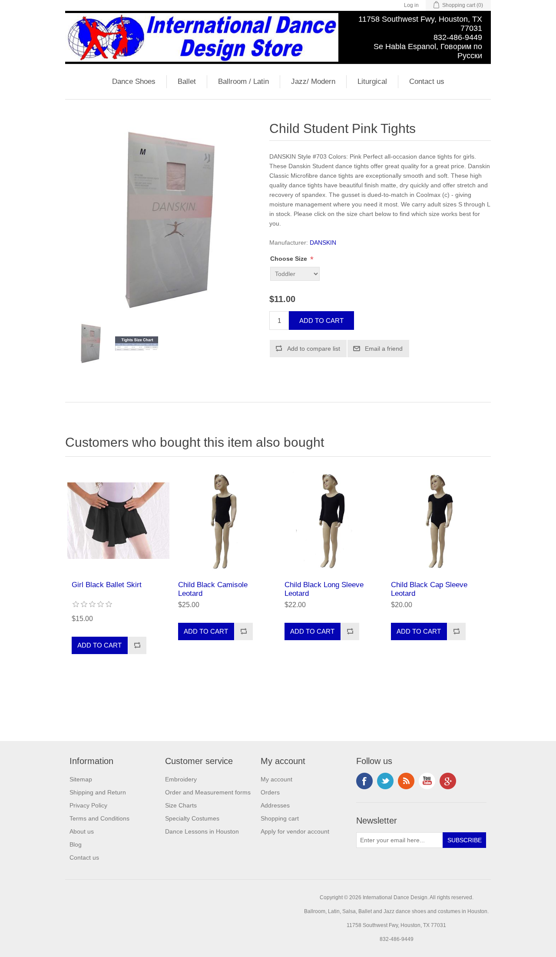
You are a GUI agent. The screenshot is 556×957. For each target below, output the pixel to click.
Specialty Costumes (192, 818)
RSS (406, 781)
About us (82, 831)
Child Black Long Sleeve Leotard (324, 589)
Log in (411, 5)
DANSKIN (323, 242)
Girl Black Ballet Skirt (107, 585)
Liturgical (372, 81)
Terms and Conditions (99, 818)
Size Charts (181, 805)
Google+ (448, 781)
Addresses (275, 805)
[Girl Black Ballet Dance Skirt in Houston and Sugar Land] (118, 521)
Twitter (385, 781)
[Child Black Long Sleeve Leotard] (331, 521)
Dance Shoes (134, 81)
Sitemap (81, 779)
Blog (76, 844)
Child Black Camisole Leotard (213, 589)
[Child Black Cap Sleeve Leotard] (438, 521)
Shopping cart (280, 818)
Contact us (426, 81)
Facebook (364, 781)
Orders (270, 792)
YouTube (427, 781)
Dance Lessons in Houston (202, 831)
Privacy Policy (88, 805)
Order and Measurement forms (208, 792)
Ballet (187, 81)
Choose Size (289, 259)
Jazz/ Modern (313, 81)
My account (276, 779)
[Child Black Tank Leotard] (225, 521)
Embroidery (181, 779)
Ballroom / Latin (243, 81)
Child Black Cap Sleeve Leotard (429, 589)
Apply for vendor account (295, 831)
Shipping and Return (98, 792)
